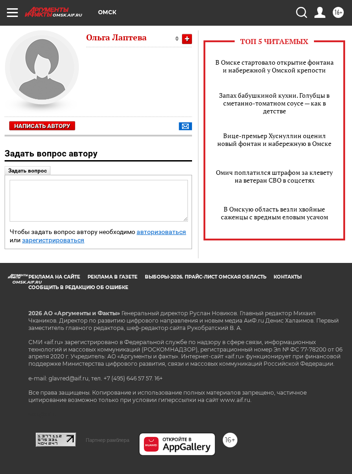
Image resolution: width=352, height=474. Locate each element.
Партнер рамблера (107, 440)
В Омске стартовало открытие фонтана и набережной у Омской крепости (274, 66)
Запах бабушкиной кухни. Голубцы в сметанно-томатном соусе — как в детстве (274, 103)
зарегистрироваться (53, 240)
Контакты (288, 277)
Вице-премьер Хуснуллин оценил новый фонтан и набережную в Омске (274, 139)
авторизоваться (161, 232)
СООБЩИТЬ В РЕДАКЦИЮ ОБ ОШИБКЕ (78, 287)
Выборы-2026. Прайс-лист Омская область (205, 277)
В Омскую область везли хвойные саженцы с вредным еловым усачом (274, 213)
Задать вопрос (27, 170)
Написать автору (42, 126)
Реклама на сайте (54, 277)
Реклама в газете (113, 277)
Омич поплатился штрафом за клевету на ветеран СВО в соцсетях (274, 176)
